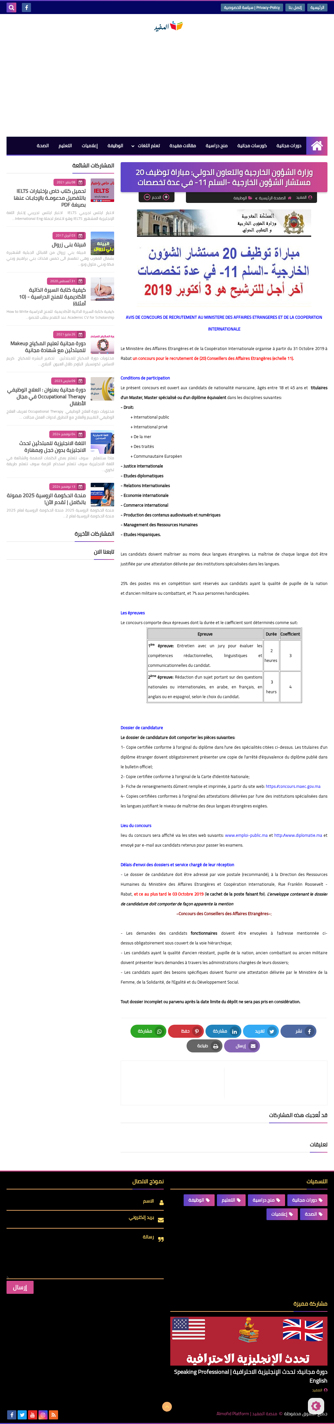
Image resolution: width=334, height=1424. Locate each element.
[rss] (53, 1414)
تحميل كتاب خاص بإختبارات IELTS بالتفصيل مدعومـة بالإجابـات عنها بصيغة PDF (50, 197)
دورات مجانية (289, 145)
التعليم (65, 145)
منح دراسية (217, 145)
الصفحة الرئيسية (272, 197)
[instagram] (43, 1414)
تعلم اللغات (149, 145)
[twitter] (22, 1414)
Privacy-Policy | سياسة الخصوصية (252, 7)
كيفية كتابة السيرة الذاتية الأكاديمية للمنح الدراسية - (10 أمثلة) (52, 296)
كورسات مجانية (252, 145)
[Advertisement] (167, 84)
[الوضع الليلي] (316, 1406)
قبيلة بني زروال (69, 244)
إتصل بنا (295, 7)
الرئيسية (317, 7)
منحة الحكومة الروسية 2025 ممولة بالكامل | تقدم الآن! (46, 498)
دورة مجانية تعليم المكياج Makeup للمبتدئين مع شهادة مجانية (48, 346)
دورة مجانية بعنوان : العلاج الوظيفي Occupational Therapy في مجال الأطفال (46, 396)
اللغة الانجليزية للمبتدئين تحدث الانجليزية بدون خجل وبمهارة (52, 446)
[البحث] (11, 7)
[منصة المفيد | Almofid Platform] (167, 26)
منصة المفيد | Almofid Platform (247, 1413)
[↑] (167, 1407)
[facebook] (26, 7)
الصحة (43, 145)
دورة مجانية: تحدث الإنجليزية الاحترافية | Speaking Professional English (250, 1376)
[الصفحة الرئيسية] (316, 146)
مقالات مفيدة (183, 145)
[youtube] (32, 1414)
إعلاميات (90, 145)
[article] (176, 1082)
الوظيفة (115, 145)
